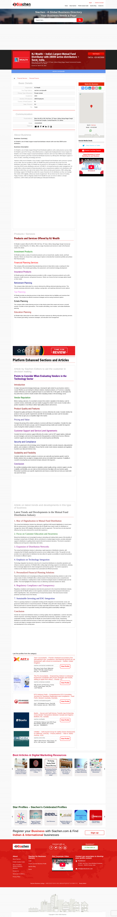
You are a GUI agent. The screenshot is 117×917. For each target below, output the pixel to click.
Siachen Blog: (93, 6)
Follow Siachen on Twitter (92, 145)
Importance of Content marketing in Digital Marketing (81, 770)
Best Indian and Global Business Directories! (96, 770)
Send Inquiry (96, 54)
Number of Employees (26, 98)
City (31, 107)
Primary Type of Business (25, 93)
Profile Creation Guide (83, 6)
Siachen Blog (32, 866)
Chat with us (90, 847)
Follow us (29, 126)
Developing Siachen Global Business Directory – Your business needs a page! (51, 772)
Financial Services (22, 78)
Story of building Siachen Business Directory (17, 866)
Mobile (30, 123)
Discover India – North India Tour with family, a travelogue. (66, 771)
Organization (28, 87)
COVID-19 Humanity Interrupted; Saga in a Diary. (36, 770)
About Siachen (72, 6)
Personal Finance (34, 78)
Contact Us (100, 6)
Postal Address (28, 118)
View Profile (65, 666)
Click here (93, 125)
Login (29, 860)
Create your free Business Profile (37, 863)
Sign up (94, 833)
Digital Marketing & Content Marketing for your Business (91, 155)
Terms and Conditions (19, 874)
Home (66, 6)
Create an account (99, 2)
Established (29, 96)
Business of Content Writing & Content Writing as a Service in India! (20, 771)
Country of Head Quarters (25, 101)
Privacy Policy (16, 876)
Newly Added (82, 883)
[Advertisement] (58, 37)
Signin (90, 2)
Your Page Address (26, 90)
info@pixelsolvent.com (85, 869)
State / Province (27, 104)
